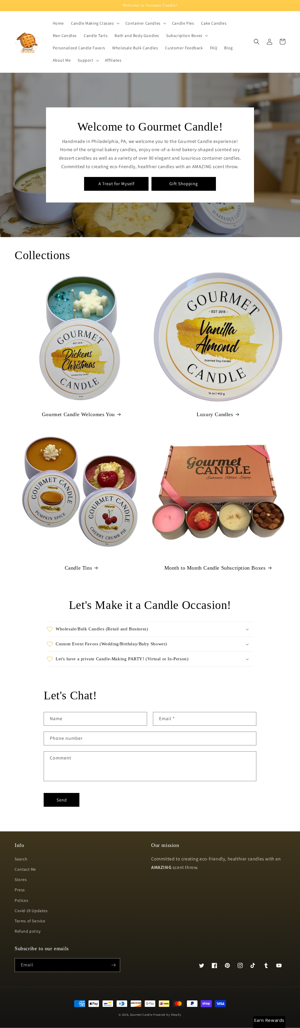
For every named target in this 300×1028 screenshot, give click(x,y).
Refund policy (28, 931)
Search (21, 859)
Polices (21, 900)
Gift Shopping (183, 183)
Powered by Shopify (167, 1015)
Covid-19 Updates (31, 910)
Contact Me (25, 869)
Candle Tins (78, 568)
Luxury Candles (215, 414)
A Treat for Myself (116, 183)
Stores (21, 879)
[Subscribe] (113, 965)
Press (20, 889)
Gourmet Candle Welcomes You (78, 414)
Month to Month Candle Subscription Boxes (215, 568)
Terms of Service (30, 921)
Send (62, 800)
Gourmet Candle (141, 1015)
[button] (94, 23)
